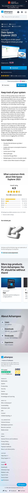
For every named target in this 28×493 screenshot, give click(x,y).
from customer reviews (18, 76)
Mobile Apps (4, 394)
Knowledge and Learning (8, 396)
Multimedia (4, 381)
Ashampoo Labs (5, 408)
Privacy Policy (4, 441)
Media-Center (4, 430)
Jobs (2, 410)
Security (3, 389)
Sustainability (4, 405)
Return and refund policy (8, 449)
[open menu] (25, 12)
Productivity (4, 386)
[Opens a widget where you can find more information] (22, 485)
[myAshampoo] (18, 12)
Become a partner (6, 427)
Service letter (4, 477)
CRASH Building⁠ (5, 416)
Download (15, 68)
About (2, 436)
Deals (3, 464)
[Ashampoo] (7, 357)
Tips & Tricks (4, 475)
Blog (6, 490)
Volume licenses (5, 422)
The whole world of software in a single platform (11, 296)
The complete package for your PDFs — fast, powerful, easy (13, 6)
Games (3, 391)
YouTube (22, 490)
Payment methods (6, 446)
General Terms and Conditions (9, 439)
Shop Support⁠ (5, 458)
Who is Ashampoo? (6, 403)
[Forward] (25, 290)
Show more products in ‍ (16, 81)
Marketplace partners (7, 425)
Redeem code (5, 472)
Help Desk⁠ (4, 455)
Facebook (13, 490)
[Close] (26, 1)
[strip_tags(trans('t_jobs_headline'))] (17, 372)
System (3, 383)
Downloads (4, 467)
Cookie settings (5, 444)
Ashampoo (5, 480)
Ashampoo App (5, 470)
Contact (3, 413)
